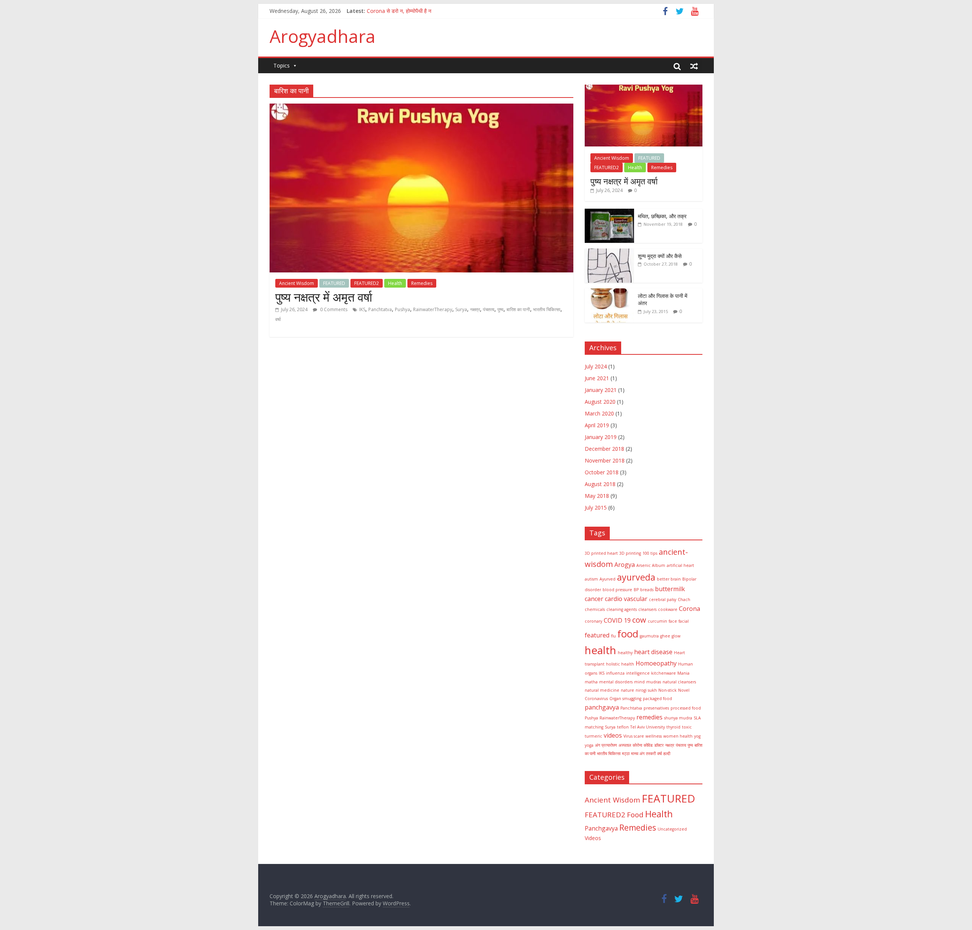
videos (613, 735)
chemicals (595, 609)
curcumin (657, 621)
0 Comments (333, 309)
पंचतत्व (488, 309)
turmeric (593, 736)
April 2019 (597, 425)
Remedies (421, 283)
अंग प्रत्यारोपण (606, 745)
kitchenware (663, 673)
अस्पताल (625, 745)
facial (684, 621)
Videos (593, 838)
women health (678, 736)
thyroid (673, 727)
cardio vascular (626, 599)
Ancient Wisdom (296, 283)
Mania (683, 673)
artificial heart (680, 565)
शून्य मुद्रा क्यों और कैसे (660, 256)
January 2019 (601, 437)
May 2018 (597, 495)
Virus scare (633, 736)
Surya (461, 309)
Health (395, 283)
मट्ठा (626, 753)
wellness (653, 736)
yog (697, 736)
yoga (589, 745)
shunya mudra (678, 718)
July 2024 (596, 366)
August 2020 (600, 401)
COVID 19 (617, 620)
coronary (593, 621)
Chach (684, 599)
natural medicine (602, 690)
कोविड (648, 745)
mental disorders (616, 682)
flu (613, 636)
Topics (281, 65)
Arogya (624, 564)
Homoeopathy (656, 663)
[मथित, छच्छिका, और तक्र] (609, 212)
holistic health (620, 664)
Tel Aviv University (647, 727)
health (600, 650)
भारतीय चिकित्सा (546, 309)
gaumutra (649, 636)
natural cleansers (679, 682)
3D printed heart (601, 553)
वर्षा (278, 319)
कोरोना (637, 745)
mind (639, 682)
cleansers (647, 609)
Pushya (402, 309)
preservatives (656, 708)
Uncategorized (672, 829)
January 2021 (601, 389)
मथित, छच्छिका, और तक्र (662, 216)
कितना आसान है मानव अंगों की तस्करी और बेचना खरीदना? (421, 10)
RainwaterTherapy (432, 309)
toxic (687, 727)
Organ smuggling (625, 698)
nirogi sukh (646, 690)
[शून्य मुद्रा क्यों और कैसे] (609, 252)
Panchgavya (601, 828)
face (673, 621)
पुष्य (500, 309)
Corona (689, 608)
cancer (594, 599)
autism (591, 579)
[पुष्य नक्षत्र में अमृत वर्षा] (421, 108)
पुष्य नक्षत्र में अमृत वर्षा (323, 297)
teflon (623, 727)
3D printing (630, 553)
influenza (615, 673)
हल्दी (666, 753)
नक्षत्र (475, 309)
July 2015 (596, 507)
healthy (625, 652)
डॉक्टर (659, 745)
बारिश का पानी (518, 309)
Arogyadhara (323, 36)
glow (676, 636)
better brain (669, 579)
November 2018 (605, 460)
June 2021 (597, 378)
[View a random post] (694, 66)
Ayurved (607, 579)
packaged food (657, 698)
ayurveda (636, 577)
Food (635, 815)
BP (636, 589)
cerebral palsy (662, 599)
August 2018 (600, 484)
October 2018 (602, 472)
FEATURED (334, 283)
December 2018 (604, 448)
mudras (653, 682)
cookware (667, 609)
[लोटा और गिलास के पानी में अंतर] (609, 292)
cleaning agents (621, 609)
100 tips (649, 553)
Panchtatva (380, 309)
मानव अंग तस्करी (643, 753)
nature (627, 690)
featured (597, 635)
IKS (362, 309)
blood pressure (617, 589)
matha (591, 682)
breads (646, 589)
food (627, 633)
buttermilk (670, 589)
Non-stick (667, 690)
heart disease (653, 652)
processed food (686, 708)
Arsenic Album (650, 565)
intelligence (638, 673)
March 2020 (599, 413)
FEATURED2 (366, 283)
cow (639, 620)
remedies (649, 717)
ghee (665, 636)
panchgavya (602, 707)
